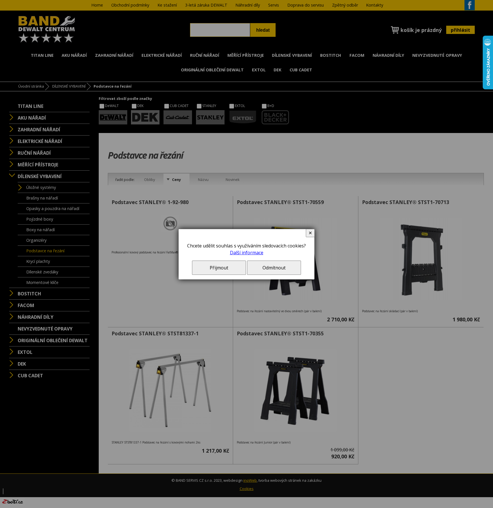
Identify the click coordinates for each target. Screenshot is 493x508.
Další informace (246, 252)
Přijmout (219, 268)
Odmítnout (274, 268)
